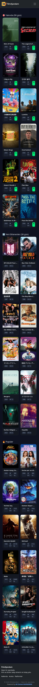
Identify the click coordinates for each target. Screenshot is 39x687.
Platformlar (19, 676)
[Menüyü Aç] (35, 4)
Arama (11, 676)
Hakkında (4, 676)
